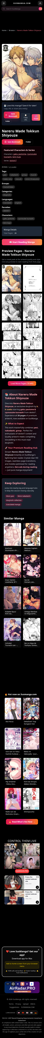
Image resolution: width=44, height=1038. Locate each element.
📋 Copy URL (26, 117)
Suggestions (14, 1007)
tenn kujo (16, 157)
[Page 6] (32, 336)
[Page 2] (32, 278)
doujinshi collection (14, 500)
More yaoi (10, 496)
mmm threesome (32, 179)
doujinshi (7, 195)
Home (4, 30)
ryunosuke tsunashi (26, 219)
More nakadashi (24, 496)
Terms (11, 1004)
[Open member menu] (40, 3)
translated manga (13, 504)
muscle (33, 175)
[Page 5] (11, 336)
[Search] (40, 8)
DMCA (32, 1004)
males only (7, 179)
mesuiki (18, 179)
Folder (7, 121)
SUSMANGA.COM (22, 3)
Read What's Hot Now (22, 821)
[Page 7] (11, 364)
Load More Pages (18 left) (22, 383)
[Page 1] (11, 278)
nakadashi (14, 175)
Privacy (18, 1004)
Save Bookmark (13, 115)
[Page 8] (32, 364)
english (18, 203)
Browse (12, 30)
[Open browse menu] (3, 3)
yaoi (4, 175)
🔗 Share (36, 117)
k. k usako (12, 167)
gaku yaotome (19, 154)
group (24, 175)
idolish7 (13, 160)
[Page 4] (32, 307)
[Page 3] (11, 307)
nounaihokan (8, 187)
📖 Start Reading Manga (22, 242)
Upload (26, 1004)
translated (7, 203)
